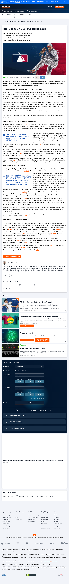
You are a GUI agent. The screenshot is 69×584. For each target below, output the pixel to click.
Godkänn (64, 2)
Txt (37, 77)
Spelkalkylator (16, 422)
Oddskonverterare (17, 428)
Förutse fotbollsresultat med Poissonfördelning (36, 302)
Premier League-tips (27, 333)
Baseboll (5, 77)
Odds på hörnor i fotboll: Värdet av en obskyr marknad (39, 317)
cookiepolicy (17, 2)
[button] (2, 14)
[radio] (18, 370)
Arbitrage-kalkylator (18, 415)
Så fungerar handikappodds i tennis (32, 348)
